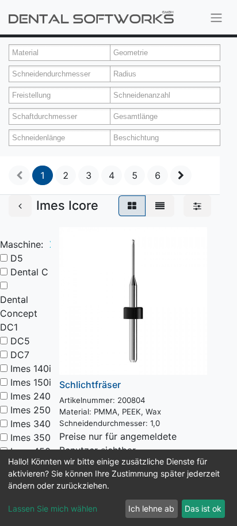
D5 (16, 258)
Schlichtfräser (90, 384)
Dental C (29, 272)
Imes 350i (31, 437)
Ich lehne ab (151, 508)
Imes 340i (31, 423)
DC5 (20, 341)
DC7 (19, 354)
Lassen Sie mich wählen (52, 508)
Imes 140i (30, 368)
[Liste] (160, 206)
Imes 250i (31, 410)
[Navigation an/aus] (216, 17)
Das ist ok (203, 508)
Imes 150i (30, 382)
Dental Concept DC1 (18, 313)
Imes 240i (31, 396)
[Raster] (132, 206)
